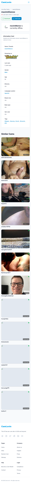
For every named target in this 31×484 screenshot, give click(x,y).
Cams (2, 447)
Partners (19, 457)
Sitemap (3, 457)
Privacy (19, 470)
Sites (2, 450)
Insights (19, 450)
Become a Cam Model (7, 466)
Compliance (20, 466)
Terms (18, 473)
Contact (3, 470)
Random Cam (5, 454)
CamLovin (6, 2)
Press (18, 454)
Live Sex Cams (5, 9)
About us (19, 447)
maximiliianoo (16, 9)
